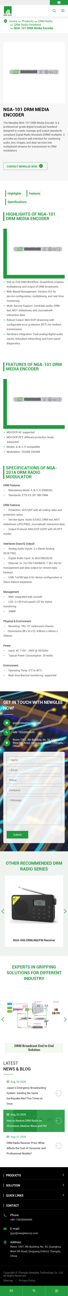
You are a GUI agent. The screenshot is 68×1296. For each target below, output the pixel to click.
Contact (12, 1205)
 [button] (65, 911)
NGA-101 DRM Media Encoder (33, 28)
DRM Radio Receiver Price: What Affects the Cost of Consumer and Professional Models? (26, 1148)
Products (28, 21)
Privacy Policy (27, 1280)
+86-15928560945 (24, 732)
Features (34, 193)
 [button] (3, 911)
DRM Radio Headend (27, 24)
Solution (13, 1185)
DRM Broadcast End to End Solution (34, 1048)
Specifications (17, 202)
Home (13, 21)
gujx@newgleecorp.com (27, 722)
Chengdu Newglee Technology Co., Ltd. (40, 1272)
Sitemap (8, 1280)
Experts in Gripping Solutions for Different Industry (34, 973)
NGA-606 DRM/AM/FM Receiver (34, 940)
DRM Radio (45, 21)
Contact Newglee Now (25, 166)
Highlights (14, 193)
